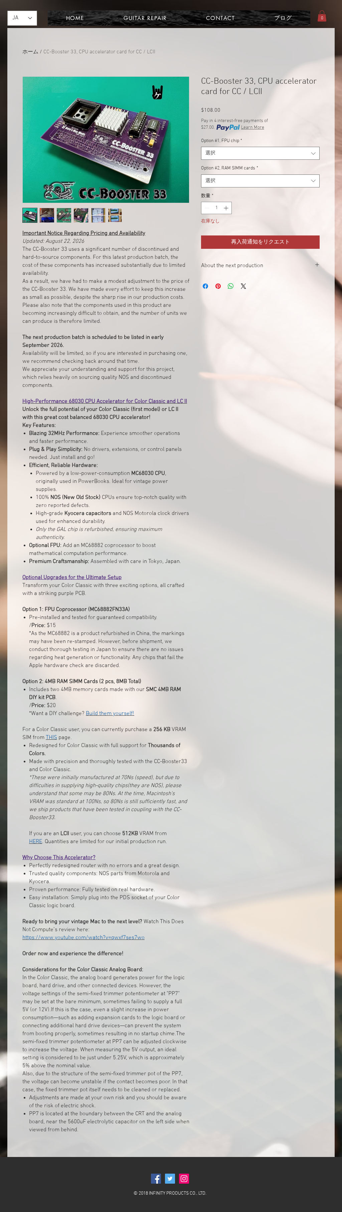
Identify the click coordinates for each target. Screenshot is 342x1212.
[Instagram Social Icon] (184, 1179)
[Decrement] (206, 208)
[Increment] (226, 208)
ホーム (30, 52)
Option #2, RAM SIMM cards (229, 168)
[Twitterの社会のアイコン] (170, 1179)
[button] (322, 15)
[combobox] (260, 153)
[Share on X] (243, 286)
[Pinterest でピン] (218, 286)
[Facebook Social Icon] (156, 1179)
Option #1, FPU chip (221, 141)
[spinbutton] (216, 208)
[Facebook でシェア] (205, 286)
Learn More (252, 127)
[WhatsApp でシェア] (231, 286)
